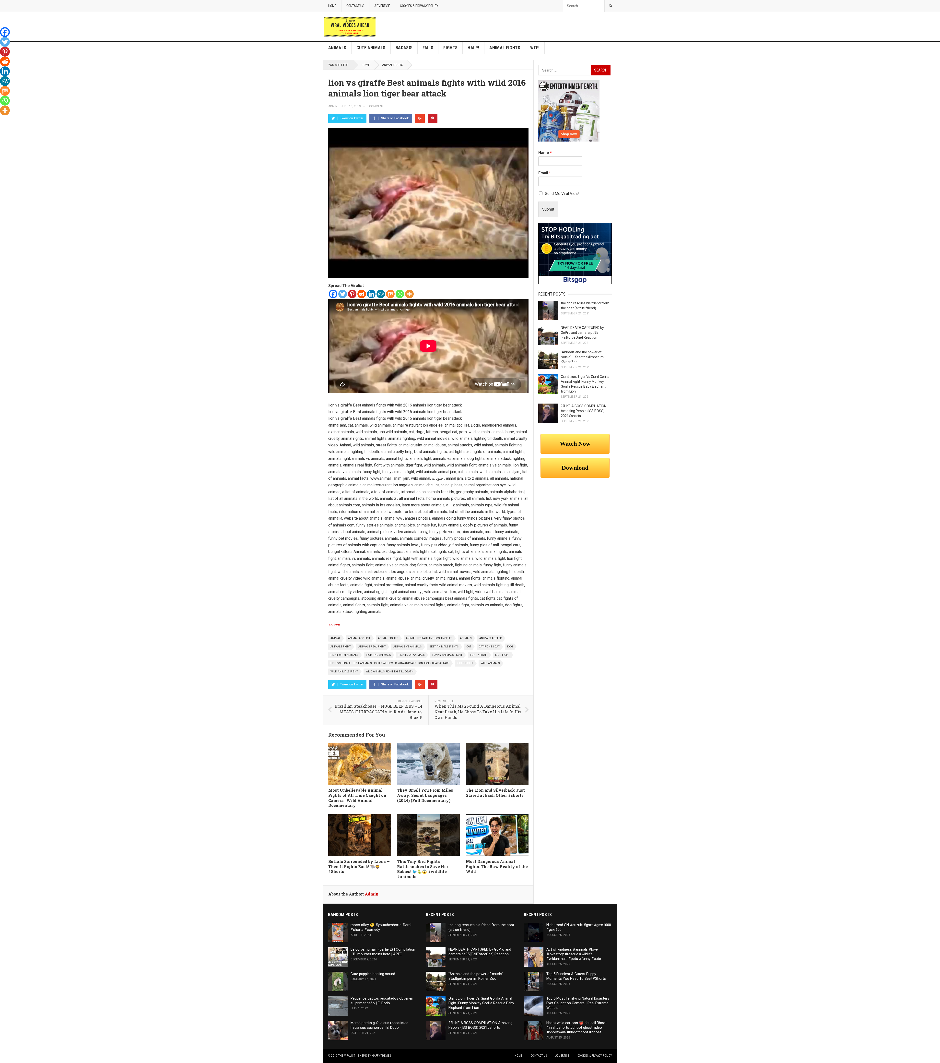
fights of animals (412, 655)
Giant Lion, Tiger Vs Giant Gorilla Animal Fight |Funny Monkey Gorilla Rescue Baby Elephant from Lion (481, 1003)
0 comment (375, 106)
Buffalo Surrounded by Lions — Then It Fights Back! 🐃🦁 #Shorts (359, 866)
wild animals (490, 663)
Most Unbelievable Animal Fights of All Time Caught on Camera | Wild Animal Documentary (357, 798)
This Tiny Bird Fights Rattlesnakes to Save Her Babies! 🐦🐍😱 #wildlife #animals (422, 869)
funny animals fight (447, 655)
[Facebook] (333, 294)
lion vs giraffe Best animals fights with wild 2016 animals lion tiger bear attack (389, 663)
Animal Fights (504, 47)
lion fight (502, 655)
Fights (450, 47)
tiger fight (465, 663)
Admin (332, 106)
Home (332, 6)
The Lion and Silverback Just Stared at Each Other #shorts (495, 793)
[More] (409, 294)
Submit (548, 209)
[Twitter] (342, 294)
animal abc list (359, 638)
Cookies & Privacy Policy (419, 6)
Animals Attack (490, 638)
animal (335, 638)
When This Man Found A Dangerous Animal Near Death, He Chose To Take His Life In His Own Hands (478, 712)
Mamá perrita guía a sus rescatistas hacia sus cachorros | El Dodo (379, 1025)
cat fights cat (489, 646)
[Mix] (390, 294)
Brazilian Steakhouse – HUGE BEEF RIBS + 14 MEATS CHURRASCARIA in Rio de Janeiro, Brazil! (378, 712)
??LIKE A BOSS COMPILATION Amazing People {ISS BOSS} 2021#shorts (583, 411)
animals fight (340, 646)
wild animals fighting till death (389, 671)
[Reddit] (361, 294)
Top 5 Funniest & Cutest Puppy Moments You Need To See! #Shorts (576, 976)
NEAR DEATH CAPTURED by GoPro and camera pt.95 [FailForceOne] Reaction (582, 332)
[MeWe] (380, 294)
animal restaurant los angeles (429, 638)
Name (545, 152)
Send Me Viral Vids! (562, 193)
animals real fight (372, 646)
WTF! (535, 47)
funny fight (479, 655)
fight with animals (344, 655)
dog (510, 646)
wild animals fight (344, 671)
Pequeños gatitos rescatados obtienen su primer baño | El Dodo (382, 1000)
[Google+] (420, 118)
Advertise (382, 6)
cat (468, 646)
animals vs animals (407, 646)
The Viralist (346, 1055)
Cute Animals (371, 47)
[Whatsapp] (400, 294)
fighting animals (378, 655)
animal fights (388, 638)
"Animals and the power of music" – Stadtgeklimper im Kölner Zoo (582, 357)
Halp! (473, 47)
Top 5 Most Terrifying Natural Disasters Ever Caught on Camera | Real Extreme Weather (577, 1003)
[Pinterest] (432, 118)
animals (466, 638)
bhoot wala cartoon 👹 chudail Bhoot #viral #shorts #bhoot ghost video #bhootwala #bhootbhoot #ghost (576, 1027)
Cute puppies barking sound (373, 974)
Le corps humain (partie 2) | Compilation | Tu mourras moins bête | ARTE (383, 951)
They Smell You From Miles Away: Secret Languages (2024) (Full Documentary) (425, 795)
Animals (337, 47)
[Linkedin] (371, 294)
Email (544, 173)
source (334, 625)
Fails (428, 47)
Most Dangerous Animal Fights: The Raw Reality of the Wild (497, 866)
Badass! (404, 47)
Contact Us (355, 6)
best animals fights (444, 646)
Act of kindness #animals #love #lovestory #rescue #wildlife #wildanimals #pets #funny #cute (573, 954)
